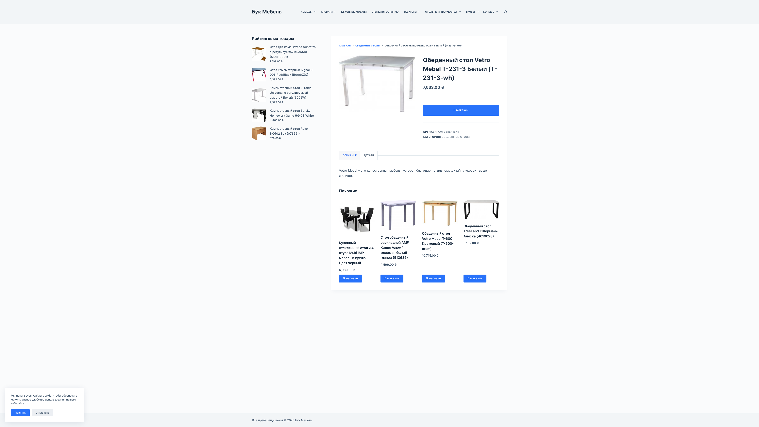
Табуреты (410, 11)
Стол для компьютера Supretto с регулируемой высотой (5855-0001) (293, 52)
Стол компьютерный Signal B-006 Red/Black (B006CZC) (292, 72)
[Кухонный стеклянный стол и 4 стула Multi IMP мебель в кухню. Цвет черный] (357, 217)
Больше (488, 11)
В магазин (460, 110)
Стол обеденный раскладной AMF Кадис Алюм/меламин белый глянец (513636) (394, 247)
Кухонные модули (354, 11)
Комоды (306, 11)
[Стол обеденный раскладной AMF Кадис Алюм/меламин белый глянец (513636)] (398, 215)
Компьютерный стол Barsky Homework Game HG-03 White (292, 113)
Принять (20, 412)
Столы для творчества (441, 11)
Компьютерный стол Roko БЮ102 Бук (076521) (289, 131)
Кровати (327, 11)
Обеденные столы (456, 136)
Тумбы (470, 11)
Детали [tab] (369, 155)
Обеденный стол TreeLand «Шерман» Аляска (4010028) (481, 231)
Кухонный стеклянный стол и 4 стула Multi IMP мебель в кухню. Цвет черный (356, 253)
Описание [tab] (350, 155)
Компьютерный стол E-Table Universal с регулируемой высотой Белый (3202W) (291, 93)
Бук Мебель (267, 12)
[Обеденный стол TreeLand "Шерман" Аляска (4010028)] (481, 209)
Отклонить (42, 412)
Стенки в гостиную (385, 11)
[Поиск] (505, 11)
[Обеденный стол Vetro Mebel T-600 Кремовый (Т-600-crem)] (440, 213)
